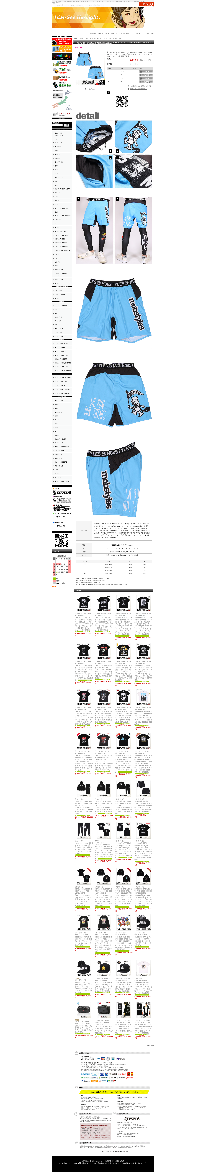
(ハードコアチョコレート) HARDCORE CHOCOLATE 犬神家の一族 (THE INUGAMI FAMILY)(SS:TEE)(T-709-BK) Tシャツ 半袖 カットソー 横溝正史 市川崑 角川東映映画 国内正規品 (103, 670)
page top (150, 1045)
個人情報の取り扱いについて (92, 1161)
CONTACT (138, 33)
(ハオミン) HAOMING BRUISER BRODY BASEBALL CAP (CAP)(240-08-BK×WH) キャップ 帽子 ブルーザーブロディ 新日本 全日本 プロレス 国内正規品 (123, 985)
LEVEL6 (54, 3)
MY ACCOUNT (110, 33)
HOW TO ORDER (125, 33)
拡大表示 (92, 89)
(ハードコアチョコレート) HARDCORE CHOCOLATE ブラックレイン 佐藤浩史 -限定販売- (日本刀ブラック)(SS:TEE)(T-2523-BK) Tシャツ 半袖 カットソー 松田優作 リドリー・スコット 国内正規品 (84, 622)
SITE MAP (150, 33)
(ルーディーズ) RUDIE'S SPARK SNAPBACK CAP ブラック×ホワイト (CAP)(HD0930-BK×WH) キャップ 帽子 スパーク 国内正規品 (143, 939)
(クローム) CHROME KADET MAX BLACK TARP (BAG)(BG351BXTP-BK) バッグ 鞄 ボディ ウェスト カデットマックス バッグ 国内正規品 (104, 1027)
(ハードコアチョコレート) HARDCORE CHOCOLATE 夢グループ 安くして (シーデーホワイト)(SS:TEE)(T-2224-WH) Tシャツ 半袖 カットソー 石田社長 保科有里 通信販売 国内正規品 (143, 716)
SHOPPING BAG (95, 33)
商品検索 (56, 123)
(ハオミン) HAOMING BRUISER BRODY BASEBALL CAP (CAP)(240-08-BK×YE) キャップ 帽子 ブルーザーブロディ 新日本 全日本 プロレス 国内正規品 (103, 985)
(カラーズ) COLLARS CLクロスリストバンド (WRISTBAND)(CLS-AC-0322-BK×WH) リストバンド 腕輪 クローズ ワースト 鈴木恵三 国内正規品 (124, 1027)
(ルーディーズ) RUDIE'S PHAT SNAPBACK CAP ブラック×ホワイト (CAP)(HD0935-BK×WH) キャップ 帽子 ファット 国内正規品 (83, 986)
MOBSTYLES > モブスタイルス (91, 38)
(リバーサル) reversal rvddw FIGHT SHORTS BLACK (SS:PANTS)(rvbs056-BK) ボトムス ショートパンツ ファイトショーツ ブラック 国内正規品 (143, 805)
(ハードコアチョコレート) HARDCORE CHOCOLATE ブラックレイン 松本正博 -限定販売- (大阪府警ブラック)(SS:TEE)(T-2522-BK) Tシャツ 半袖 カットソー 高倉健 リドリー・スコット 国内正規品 (104, 622)
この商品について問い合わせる (141, 86)
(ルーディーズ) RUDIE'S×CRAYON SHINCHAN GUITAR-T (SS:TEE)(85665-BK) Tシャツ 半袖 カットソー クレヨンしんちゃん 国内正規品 (83, 939)
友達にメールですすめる (138, 89)
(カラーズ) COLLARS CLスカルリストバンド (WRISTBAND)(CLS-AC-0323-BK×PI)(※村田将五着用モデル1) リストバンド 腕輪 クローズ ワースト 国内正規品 (143, 1027)
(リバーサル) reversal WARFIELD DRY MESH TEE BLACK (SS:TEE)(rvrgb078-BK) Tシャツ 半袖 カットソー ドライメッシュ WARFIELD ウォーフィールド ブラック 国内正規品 (104, 850)
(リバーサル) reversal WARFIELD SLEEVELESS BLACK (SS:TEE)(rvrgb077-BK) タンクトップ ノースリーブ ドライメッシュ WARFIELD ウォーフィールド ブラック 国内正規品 (124, 849)
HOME (76, 38)
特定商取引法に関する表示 (114, 1161)
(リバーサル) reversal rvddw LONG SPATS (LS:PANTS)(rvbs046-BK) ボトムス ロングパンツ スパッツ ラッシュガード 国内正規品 (84, 847)
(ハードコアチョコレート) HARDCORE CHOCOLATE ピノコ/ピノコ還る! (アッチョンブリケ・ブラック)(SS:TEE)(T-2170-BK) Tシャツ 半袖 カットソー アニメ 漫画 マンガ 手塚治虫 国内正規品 (84, 716)
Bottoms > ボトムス (113, 38)
